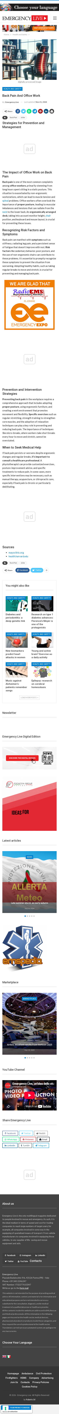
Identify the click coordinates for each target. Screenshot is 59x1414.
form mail (24, 1288)
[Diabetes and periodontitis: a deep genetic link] (17, 603)
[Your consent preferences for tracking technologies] (5, 1409)
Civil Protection (44, 1373)
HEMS (23, 1378)
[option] (29, 882)
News (29, 857)
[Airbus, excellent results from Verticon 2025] (29, 1024)
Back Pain (13, 117)
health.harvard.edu (18, 556)
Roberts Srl (30, 1400)
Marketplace (29, 999)
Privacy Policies (40, 1382)
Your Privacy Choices (20, 1408)
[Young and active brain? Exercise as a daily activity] (42, 640)
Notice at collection (10, 1411)
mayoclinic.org (16, 552)
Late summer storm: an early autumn (29, 903)
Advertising (47, 1378)
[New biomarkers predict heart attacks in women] (17, 640)
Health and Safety (12, 89)
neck (4, 211)
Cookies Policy (29, 1386)
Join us (14, 1382)
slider (23, 117)
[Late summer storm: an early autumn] (29, 882)
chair (48, 215)
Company (34, 1378)
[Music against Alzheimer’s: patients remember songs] (17, 670)
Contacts (25, 1382)
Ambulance (27, 1373)
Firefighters (12, 1378)
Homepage (13, 1373)
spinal (5, 200)
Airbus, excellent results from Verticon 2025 (29, 1044)
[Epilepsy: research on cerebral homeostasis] (42, 670)
